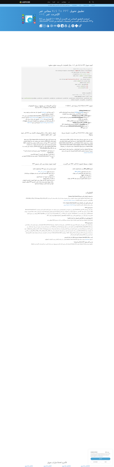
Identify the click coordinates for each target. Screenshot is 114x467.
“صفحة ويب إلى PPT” (42, 171)
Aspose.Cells (43, 122)
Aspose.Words (50, 122)
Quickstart (87, 239)
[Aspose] (24, 2)
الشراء (53, 2)
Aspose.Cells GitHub (34, 117)
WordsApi (81, 112)
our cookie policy (100, 456)
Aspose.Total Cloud (88, 152)
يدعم (58, 2)
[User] (89, 2)
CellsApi (77, 112)
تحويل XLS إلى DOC (29, 466)
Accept (100, 458)
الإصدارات (41, 119)
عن (69, 2)
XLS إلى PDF (77, 171)
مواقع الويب (63, 2)
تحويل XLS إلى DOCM (85, 466)
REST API (30, 122)
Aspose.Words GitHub (47, 117)
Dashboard (43, 112)
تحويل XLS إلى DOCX (66, 466)
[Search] (93, 2)
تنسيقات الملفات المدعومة (69, 200)
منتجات (48, 2)
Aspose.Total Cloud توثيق (69, 205)
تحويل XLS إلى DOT (48, 466)
